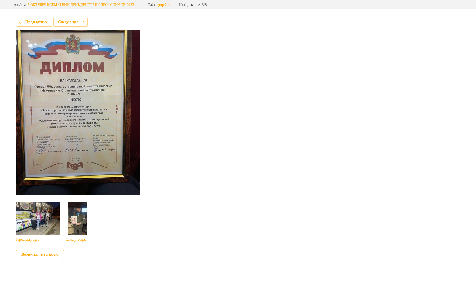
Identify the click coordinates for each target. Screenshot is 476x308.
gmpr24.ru (165, 4)
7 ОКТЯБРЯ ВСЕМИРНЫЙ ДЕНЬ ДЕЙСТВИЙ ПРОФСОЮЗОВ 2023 (81, 4)
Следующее (68, 22)
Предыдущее (36, 22)
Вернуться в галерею (39, 254)
